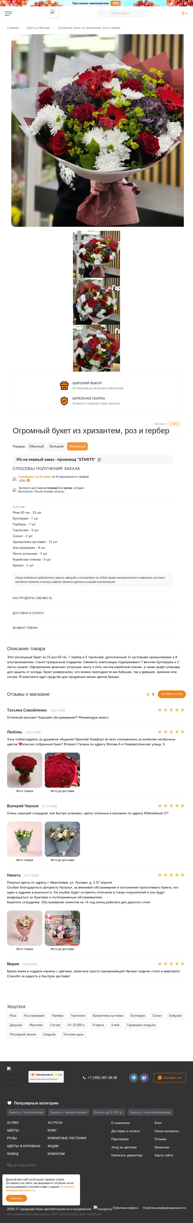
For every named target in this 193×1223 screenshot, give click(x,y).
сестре (55, 1025)
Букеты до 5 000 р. (108, 1112)
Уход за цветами (124, 1147)
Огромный (77, 446)
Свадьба (49, 1034)
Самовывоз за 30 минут (35, 476)
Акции (53, 1146)
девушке (16, 1025)
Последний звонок (23, 1034)
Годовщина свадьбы (141, 1025)
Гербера (57, 1015)
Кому (52, 1130)
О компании (120, 1123)
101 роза (55, 1122)
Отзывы (160, 1139)
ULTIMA (13, 1122)
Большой (57, 446)
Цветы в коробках (23, 1146)
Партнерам (120, 1139)
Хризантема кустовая (107, 1015)
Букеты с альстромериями (150, 1112)
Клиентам (56, 1154)
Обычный (36, 446)
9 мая (115, 1025)
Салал (157, 1015)
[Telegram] (133, 1077)
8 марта (98, 1025)
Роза (13, 1015)
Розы (12, 1138)
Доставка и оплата (125, 1131)
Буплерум (138, 1015)
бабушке (175, 1015)
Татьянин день (73, 1034)
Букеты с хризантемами (68, 1112)
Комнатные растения (67, 1138)
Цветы (13, 1130)
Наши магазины (167, 1131)
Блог (158, 1123)
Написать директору (127, 1155)
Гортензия (78, 1015)
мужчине (36, 1025)
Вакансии (162, 1147)
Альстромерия (34, 1015)
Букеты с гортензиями (26, 1112)
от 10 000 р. (76, 1025)
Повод (12, 1154)
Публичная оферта (125, 1208)
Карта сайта (164, 1155)
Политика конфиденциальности (164, 1208)
